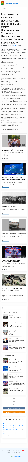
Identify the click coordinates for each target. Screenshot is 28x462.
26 (10, 429)
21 (16, 427)
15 (19, 425)
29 (19, 429)
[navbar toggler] (26, 3)
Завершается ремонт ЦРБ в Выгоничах (14, 233)
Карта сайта (17, 452)
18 (6, 427)
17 (3, 427)
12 (10, 425)
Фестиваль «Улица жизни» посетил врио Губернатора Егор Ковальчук (12, 149)
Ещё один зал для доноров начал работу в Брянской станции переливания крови (12, 290)
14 (16, 425)
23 (22, 427)
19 (10, 427)
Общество (15, 45)
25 (7, 429)
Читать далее (5, 158)
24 (3, 429)
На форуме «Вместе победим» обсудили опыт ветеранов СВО (11, 260)
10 (3, 425)
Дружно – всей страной (9, 206)
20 (13, 427)
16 (22, 425)
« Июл (4, 433)
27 (13, 429)
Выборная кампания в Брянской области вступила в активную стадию (13, 178)
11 (6, 425)
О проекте (10, 452)
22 (19, 427)
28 (16, 429)
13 (13, 425)
